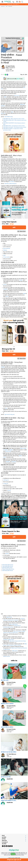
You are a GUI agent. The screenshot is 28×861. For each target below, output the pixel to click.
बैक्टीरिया (20, 455)
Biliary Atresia (9, 617)
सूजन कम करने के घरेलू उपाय (9, 414)
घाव (4, 113)
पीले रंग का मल (16, 95)
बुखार (12, 112)
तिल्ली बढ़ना (5, 250)
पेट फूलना (20, 280)
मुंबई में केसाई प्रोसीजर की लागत (7, 567)
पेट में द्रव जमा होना (6, 257)
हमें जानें (3, 835)
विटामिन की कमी (8, 451)
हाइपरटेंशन (7, 553)
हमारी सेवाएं (4, 838)
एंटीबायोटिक (3, 105)
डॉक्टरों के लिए (4, 840)
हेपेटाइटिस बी (14, 461)
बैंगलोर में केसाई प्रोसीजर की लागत (7, 564)
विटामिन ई (11, 449)
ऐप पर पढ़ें (13, 854)
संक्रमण (4, 457)
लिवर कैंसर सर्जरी (4, 680)
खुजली (4, 255)
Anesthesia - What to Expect (8, 639)
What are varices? (6, 656)
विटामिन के (6, 449)
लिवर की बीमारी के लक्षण (8, 116)
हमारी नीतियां (4, 837)
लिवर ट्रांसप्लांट (11, 181)
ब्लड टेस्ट (4, 284)
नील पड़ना (9, 490)
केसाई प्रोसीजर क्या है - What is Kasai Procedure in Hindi (13, 118)
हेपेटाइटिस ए (8, 461)
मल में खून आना (5, 483)
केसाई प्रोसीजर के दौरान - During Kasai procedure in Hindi (13, 125)
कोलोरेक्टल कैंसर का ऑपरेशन (7, 703)
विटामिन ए (21, 448)
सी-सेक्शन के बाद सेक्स (6, 777)
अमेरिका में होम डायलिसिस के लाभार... (9, 800)
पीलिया (5, 97)
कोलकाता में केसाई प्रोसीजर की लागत (8, 569)
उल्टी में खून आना (6, 480)
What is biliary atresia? (13, 624)
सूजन (6, 408)
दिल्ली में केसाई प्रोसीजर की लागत (7, 570)
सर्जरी (2, 113)
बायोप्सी (24, 293)
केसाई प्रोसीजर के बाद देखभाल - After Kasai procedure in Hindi (14, 127)
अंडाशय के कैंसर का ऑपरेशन (7, 727)
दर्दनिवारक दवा (22, 104)
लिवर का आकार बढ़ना (6, 248)
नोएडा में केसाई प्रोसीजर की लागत (7, 566)
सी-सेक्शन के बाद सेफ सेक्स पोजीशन (8, 752)
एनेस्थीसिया (3, 367)
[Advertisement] (14, 22)
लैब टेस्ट (7, 296)
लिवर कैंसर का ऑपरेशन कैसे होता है (10, 183)
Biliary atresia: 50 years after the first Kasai (17, 641)
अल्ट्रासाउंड (5, 289)
